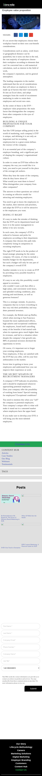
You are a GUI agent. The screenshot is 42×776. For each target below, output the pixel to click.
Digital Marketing (21, 757)
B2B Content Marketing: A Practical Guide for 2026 (30, 545)
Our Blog (6, 458)
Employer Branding (21, 760)
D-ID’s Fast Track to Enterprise (10, 548)
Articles (5, 453)
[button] (29, 5)
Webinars (6, 461)
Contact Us (21, 770)
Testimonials (7, 464)
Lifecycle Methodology (21, 747)
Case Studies (7, 456)
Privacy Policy (29, 683)
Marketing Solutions (21, 753)
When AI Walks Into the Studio (29, 516)
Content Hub (21, 766)
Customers (21, 763)
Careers (21, 750)
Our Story (21, 744)
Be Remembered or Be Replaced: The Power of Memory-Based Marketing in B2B (10, 518)
